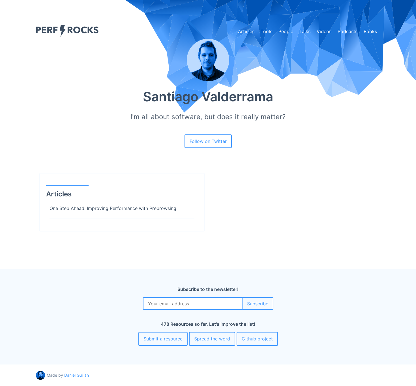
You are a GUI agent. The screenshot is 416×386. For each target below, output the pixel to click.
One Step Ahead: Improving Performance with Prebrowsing (113, 208)
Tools (266, 31)
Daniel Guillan (76, 375)
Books (370, 31)
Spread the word (212, 339)
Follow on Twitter (208, 141)
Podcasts (347, 31)
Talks (304, 31)
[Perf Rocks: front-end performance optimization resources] (67, 35)
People (285, 31)
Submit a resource (163, 339)
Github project (257, 339)
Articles (246, 31)
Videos (324, 31)
